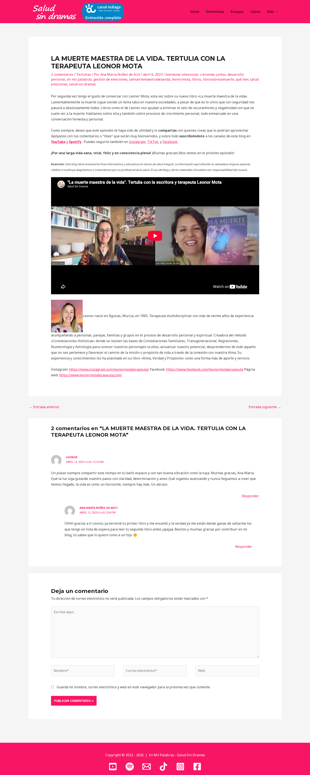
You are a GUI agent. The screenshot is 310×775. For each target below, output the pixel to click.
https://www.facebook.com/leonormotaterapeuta (204, 369)
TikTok (152, 141)
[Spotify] (129, 766)
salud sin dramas (82, 84)
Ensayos (237, 11)
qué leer (242, 79)
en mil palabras (79, 79)
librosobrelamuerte (218, 79)
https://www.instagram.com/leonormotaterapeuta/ (109, 369)
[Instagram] (180, 766)
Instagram (137, 141)
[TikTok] (163, 766)
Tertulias (83, 74)
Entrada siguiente (265, 407)
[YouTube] (113, 766)
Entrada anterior (44, 407)
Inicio (194, 11)
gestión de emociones (110, 79)
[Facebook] (197, 766)
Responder (250, 496)
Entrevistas (215, 11)
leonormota (181, 79)
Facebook (170, 141)
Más (270, 11)
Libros (255, 11)
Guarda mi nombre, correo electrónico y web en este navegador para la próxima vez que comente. (133, 687)
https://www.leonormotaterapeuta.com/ (90, 375)
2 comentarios (62, 74)
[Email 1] (146, 766)
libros (196, 79)
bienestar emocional (182, 74)
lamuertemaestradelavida (149, 79)
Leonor (71, 457)
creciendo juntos (213, 74)
